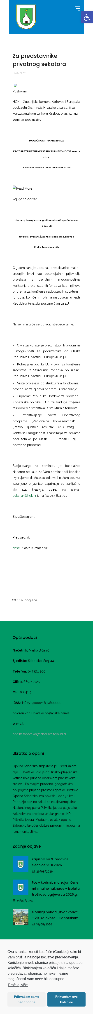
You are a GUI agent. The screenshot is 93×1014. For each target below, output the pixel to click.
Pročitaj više (18, 985)
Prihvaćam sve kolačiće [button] (66, 999)
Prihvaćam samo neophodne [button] (26, 999)
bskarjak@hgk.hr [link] (24, 495)
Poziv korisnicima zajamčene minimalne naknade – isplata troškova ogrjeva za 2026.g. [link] (56, 888)
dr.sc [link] (16, 548)
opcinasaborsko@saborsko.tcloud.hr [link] (39, 734)
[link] (87, 17)
